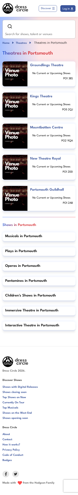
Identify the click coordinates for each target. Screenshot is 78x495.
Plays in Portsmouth (21, 251)
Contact (7, 439)
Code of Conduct (12, 455)
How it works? (11, 444)
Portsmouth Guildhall (47, 189)
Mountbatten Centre (46, 127)
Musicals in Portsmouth (23, 236)
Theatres (21, 43)
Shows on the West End (17, 413)
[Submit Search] (10, 26)
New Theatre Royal (45, 158)
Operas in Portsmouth (22, 266)
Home (6, 43)
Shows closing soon (14, 392)
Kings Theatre (41, 96)
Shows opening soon (15, 418)
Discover (46, 8)
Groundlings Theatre (46, 65)
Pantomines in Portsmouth (26, 281)
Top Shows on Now (14, 397)
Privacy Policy (11, 450)
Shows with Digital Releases (20, 387)
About (6, 434)
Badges (7, 460)
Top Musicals (10, 407)
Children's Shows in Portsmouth (30, 295)
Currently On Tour (13, 402)
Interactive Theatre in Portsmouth (32, 325)
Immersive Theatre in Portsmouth (31, 310)
